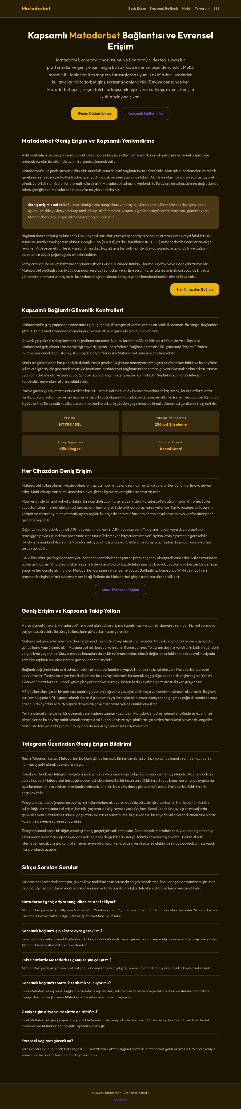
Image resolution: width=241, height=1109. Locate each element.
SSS (216, 8)
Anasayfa (120, 1099)
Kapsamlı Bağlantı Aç (145, 113)
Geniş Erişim (137, 8)
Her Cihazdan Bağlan (195, 289)
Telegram (202, 8)
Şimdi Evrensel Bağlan (120, 590)
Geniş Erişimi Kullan (94, 113)
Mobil (186, 8)
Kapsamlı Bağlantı (164, 8)
